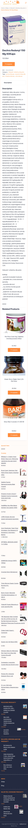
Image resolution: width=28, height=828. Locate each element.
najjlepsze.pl (22, 824)
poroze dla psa (10, 74)
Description (8, 82)
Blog (2, 785)
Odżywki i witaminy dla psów (16, 72)
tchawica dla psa (9, 76)
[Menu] (26, 3)
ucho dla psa (18, 76)
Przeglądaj (8, 64)
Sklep (3, 781)
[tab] (14, 82)
